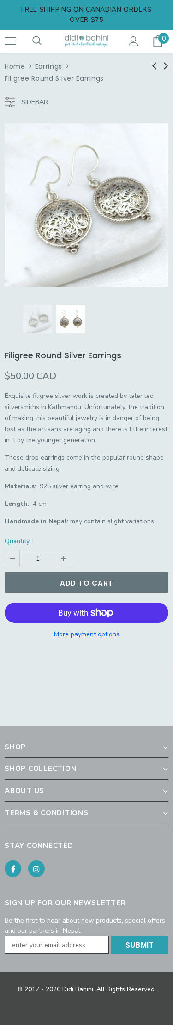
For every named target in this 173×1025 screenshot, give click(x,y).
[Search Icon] (37, 41)
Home (15, 66)
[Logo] (86, 40)
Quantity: (18, 541)
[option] (86, 205)
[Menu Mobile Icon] (10, 41)
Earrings (49, 66)
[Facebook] (13, 868)
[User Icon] (133, 41)
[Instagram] (36, 868)
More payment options (86, 634)
